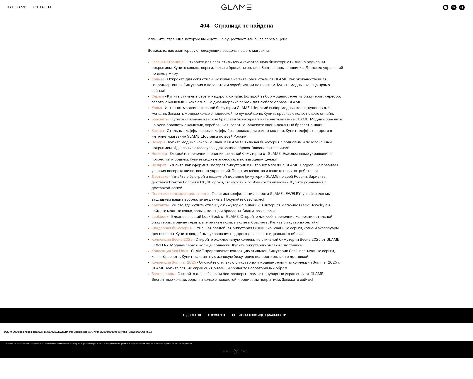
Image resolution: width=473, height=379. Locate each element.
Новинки (159, 154)
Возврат (159, 165)
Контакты (42, 7)
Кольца (158, 79)
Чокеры (158, 142)
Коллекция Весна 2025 (172, 240)
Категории (17, 7)
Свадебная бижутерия (172, 228)
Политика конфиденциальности (180, 194)
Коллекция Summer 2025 (174, 262)
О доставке (192, 315)
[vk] (454, 7)
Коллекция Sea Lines (170, 251)
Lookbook (160, 217)
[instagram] (445, 7)
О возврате (217, 315)
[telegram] (462, 7)
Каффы (158, 131)
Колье (157, 108)
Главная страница (168, 62)
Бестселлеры (163, 274)
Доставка (160, 177)
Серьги (158, 96)
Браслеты (160, 119)
